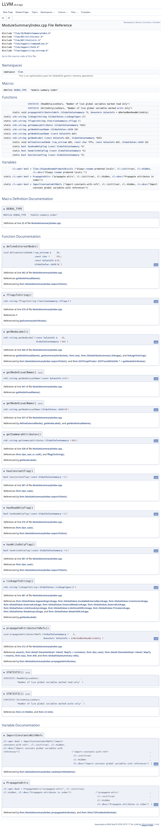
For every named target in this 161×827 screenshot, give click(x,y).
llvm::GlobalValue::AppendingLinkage (36, 601)
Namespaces (47, 12)
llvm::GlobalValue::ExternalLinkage (22, 604)
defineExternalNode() (31, 423)
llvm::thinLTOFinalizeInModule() (99, 812)
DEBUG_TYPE (20, 90)
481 (23, 595)
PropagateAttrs (41, 176)
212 (23, 646)
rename (89, 169)
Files (73, 12)
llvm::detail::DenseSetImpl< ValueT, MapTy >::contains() (55, 652)
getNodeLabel (35, 138)
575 (23, 521)
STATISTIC (33, 104)
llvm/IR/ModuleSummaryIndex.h (32, 33)
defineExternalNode (39, 142)
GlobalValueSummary (73, 112)
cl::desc (38, 172)
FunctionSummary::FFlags (62, 121)
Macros (138, 22)
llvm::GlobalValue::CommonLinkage (128, 601)
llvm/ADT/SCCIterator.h (28, 36)
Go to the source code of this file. (19, 56)
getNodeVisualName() (28, 278)
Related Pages (22, 12)
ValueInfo (109, 112)
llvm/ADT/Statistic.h (27, 40)
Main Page (8, 12)
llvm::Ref (31, 655)
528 (23, 448)
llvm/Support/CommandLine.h (30, 43)
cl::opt (16, 169)
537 (23, 417)
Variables (156, 22)
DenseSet (96, 112)
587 (23, 485)
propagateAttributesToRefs (43, 112)
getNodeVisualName (38, 129)
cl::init (122, 169)
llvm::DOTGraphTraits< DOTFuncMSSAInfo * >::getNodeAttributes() (109, 361)
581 (23, 558)
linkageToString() (136, 355)
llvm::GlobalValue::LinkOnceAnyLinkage (25, 607)
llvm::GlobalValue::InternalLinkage (106, 604)
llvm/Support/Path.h (26, 47)
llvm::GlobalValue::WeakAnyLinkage (23, 611)
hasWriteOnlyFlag (38, 150)
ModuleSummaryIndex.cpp (46, 223)
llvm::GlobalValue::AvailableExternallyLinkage (83, 601)
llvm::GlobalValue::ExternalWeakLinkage (64, 604)
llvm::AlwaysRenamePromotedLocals (53, 169)
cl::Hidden (143, 169)
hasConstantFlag (37, 155)
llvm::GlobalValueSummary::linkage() (101, 355)
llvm (20, 72)
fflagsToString (36, 121)
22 (23, 223)
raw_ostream (60, 142)
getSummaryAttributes (40, 125)
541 (23, 386)
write (120, 108)
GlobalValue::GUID (62, 129)
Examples (85, 12)
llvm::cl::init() (46, 711)
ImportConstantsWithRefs (47, 184)
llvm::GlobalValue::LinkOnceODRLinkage (70, 607)
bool (23, 146)
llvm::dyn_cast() (24, 490)
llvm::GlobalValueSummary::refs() (60, 655)
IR (9, 18)
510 (23, 309)
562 (23, 272)
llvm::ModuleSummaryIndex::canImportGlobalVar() (47, 771)
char (84, 142)
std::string (19, 116)
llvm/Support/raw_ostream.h (30, 50)
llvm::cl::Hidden (24, 711)
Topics (35, 12)
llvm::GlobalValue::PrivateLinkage (111, 607)
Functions (147, 22)
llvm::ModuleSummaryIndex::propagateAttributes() (47, 661)
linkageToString (37, 116)
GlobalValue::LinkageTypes (65, 116)
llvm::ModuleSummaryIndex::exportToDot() (43, 283)
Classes (62, 12)
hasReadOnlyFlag (37, 146)
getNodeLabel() (52, 423)
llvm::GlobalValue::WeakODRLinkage (68, 611)
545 (23, 349)
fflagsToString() (55, 454)
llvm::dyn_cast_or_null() (28, 454)
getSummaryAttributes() (32, 320)
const (55, 133)
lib (3, 18)
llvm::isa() (74, 355)
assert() (20, 652)
